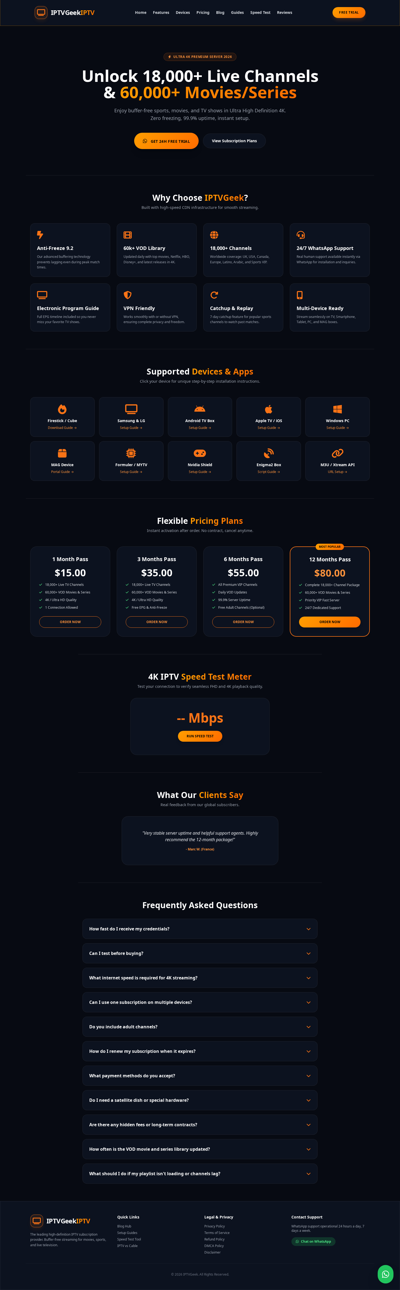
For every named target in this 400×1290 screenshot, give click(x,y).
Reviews (284, 12)
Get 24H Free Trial (169, 141)
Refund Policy (214, 1239)
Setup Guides (127, 1232)
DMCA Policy (214, 1245)
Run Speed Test (200, 736)
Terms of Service (217, 1232)
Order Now (70, 622)
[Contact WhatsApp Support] (385, 1274)
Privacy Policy (214, 1226)
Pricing (203, 12)
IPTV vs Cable (127, 1245)
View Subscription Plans (234, 140)
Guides (237, 12)
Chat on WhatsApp (316, 1241)
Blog (220, 12)
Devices (183, 12)
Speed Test (260, 12)
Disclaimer (212, 1252)
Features (161, 12)
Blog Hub (124, 1226)
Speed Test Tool (129, 1239)
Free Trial (349, 12)
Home (140, 12)
